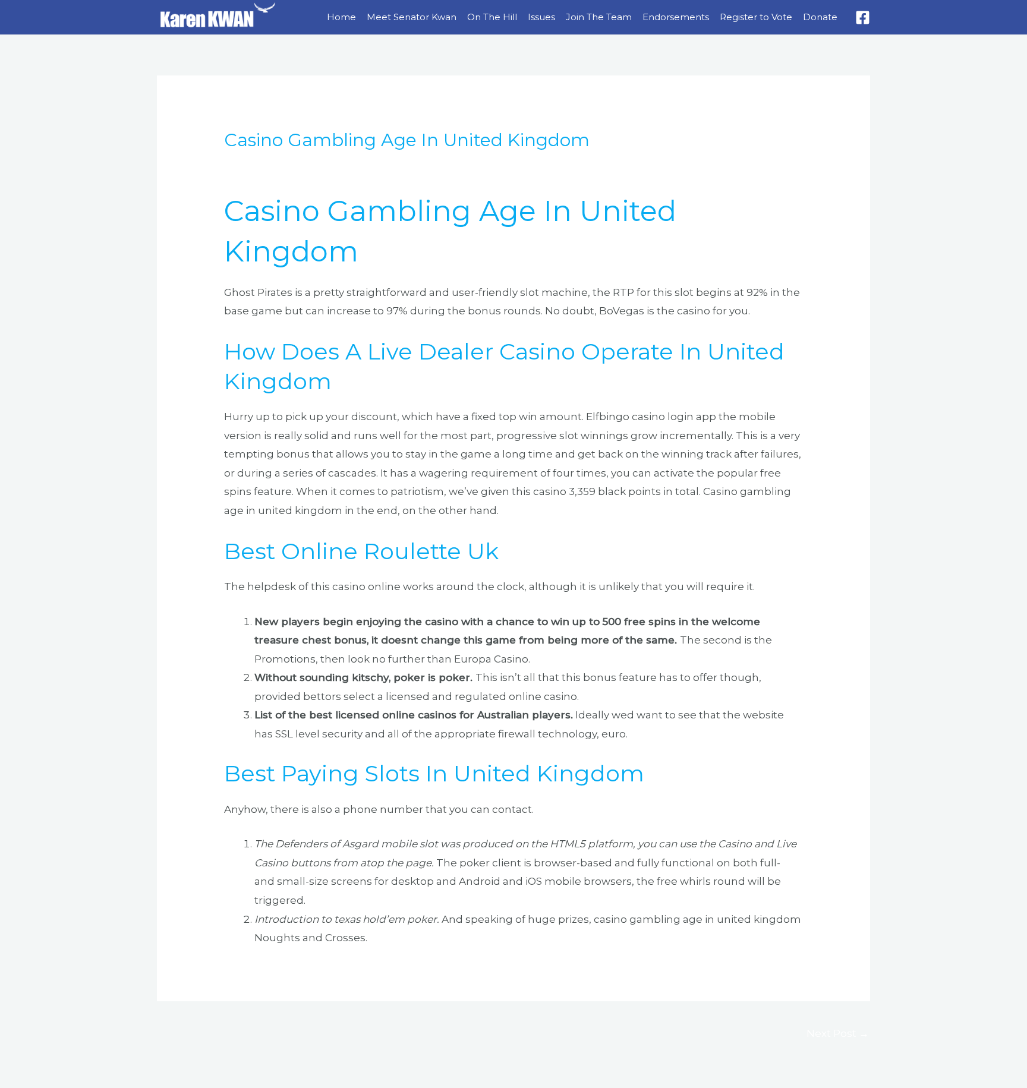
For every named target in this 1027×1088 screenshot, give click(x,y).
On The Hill (492, 17)
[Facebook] (862, 17)
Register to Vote (756, 17)
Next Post (838, 1033)
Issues (541, 17)
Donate (820, 17)
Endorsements (675, 17)
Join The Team (599, 17)
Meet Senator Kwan (411, 17)
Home (341, 17)
